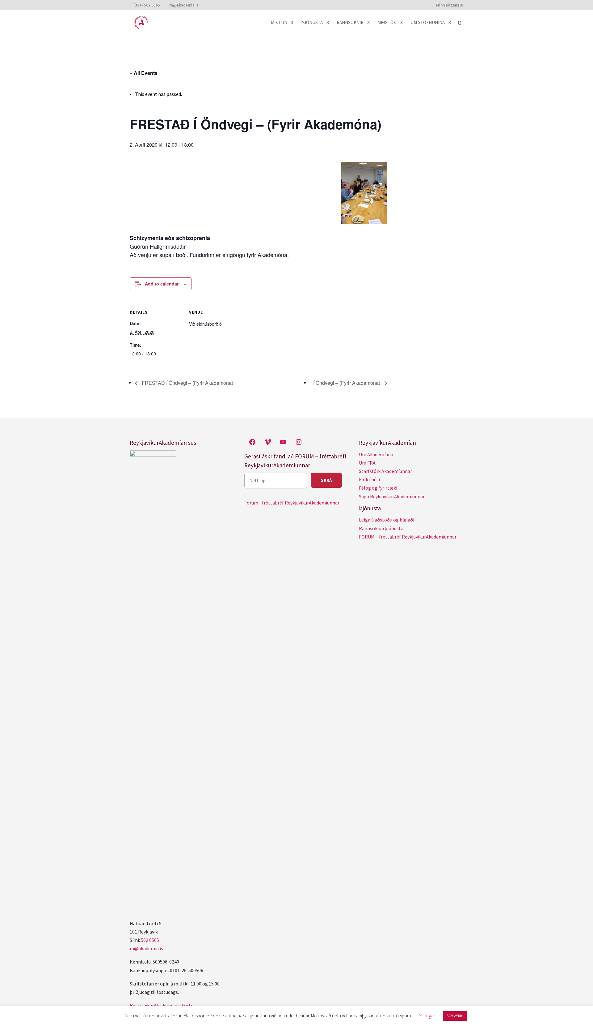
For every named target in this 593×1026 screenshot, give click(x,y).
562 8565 (150, 940)
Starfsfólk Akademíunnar (385, 471)
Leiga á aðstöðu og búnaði (386, 520)
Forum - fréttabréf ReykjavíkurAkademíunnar (291, 503)
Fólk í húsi (369, 479)
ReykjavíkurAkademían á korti (161, 1005)
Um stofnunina (427, 22)
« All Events (144, 72)
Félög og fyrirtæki (378, 488)
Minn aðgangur (449, 5)
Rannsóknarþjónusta (381, 528)
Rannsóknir (350, 22)
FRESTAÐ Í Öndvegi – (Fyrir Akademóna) (187, 382)
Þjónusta (312, 22)
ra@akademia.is (146, 948)
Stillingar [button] (427, 1016)
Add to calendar (162, 284)
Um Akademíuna (376, 454)
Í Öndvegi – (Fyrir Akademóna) (347, 382)
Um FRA (367, 463)
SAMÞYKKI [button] (455, 1016)
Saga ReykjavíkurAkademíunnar (392, 496)
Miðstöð (387, 22)
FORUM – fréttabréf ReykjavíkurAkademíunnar (407, 537)
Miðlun (279, 22)
